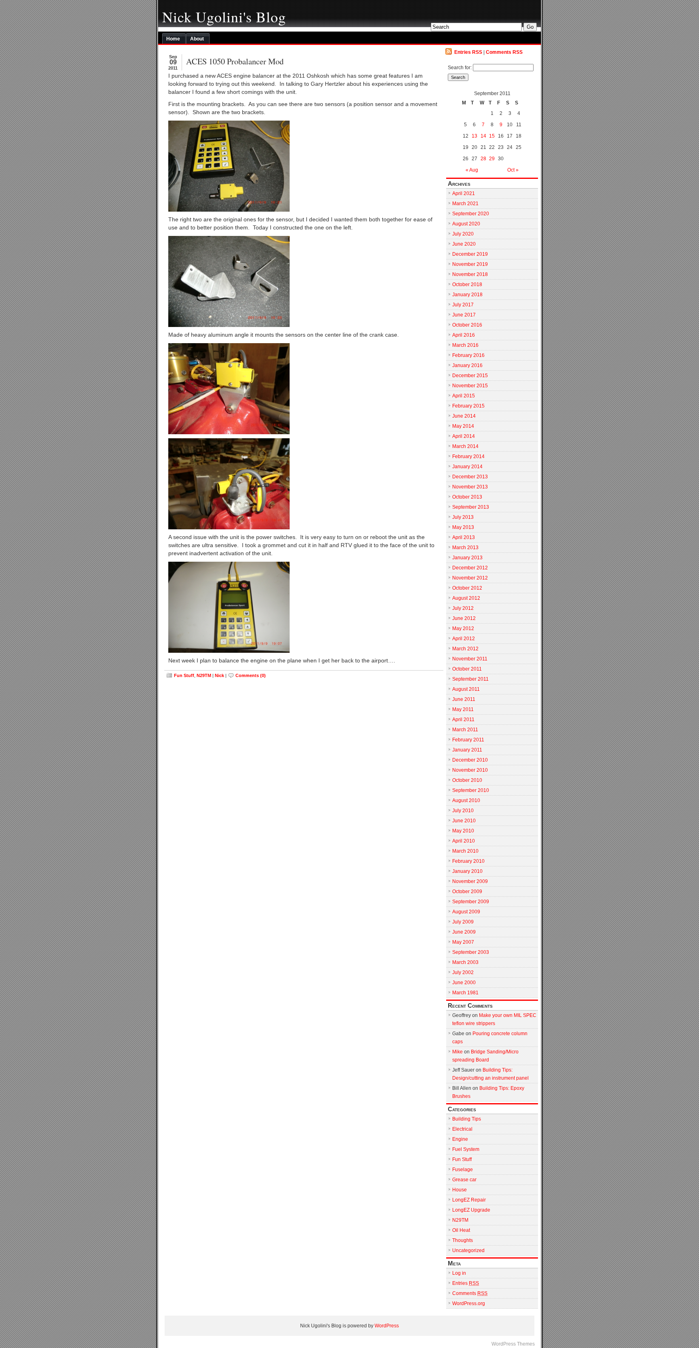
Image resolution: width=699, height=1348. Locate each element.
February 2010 (468, 861)
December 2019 (470, 254)
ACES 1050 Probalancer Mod (235, 61)
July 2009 (463, 922)
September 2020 (470, 214)
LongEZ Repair (469, 1200)
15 (492, 136)
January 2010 (467, 871)
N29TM (204, 675)
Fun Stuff (184, 675)
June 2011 (463, 699)
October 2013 (467, 497)
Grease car (464, 1179)
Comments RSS (504, 52)
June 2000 (464, 982)
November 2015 (470, 385)
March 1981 (465, 993)
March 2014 (465, 446)
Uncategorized (468, 1250)
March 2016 (465, 345)
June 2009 (464, 932)
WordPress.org (468, 1303)
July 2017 (463, 305)
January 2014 (467, 466)
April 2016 (463, 335)
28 (483, 158)
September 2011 (470, 679)
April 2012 (463, 638)
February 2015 (468, 406)
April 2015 (463, 396)
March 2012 (465, 649)
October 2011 (467, 669)
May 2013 (463, 527)
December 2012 (470, 568)
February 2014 (468, 456)
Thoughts (462, 1240)
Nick (219, 675)
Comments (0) (250, 675)
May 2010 (463, 831)
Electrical (462, 1129)
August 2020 (466, 224)
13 (474, 136)
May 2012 (463, 628)
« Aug (472, 170)
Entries (465, 1283)
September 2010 (470, 790)
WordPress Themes (513, 1344)
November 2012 (470, 578)
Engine (460, 1139)
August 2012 (466, 598)
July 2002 (463, 972)
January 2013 (467, 557)
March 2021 (465, 203)
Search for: (460, 67)
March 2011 (465, 729)
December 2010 (470, 760)
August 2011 (466, 689)
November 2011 (469, 659)
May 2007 (463, 942)
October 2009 (467, 891)
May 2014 (463, 426)
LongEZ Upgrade (471, 1210)
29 (492, 158)
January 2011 (467, 750)
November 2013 (470, 487)
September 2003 (470, 952)
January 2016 (467, 365)
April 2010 (463, 841)
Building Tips (466, 1119)
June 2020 (464, 244)
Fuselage (462, 1169)
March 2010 (465, 851)
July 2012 (463, 608)
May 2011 (463, 709)
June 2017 (464, 315)
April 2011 (463, 719)
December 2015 (470, 375)
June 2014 (464, 416)
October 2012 (467, 588)
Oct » (513, 170)
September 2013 (470, 507)
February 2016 (468, 355)
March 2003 (465, 962)
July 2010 (463, 810)
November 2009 (470, 881)
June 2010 (464, 821)
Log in (459, 1273)
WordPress (387, 1325)
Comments (469, 1293)
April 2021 (463, 193)
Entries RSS (468, 52)
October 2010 (467, 780)
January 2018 (467, 294)
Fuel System (465, 1149)
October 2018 (467, 284)
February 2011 (468, 740)
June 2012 (464, 618)
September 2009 (470, 901)
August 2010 (466, 800)
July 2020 (463, 234)
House (459, 1190)
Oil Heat (461, 1230)
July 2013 (463, 517)
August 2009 (466, 912)
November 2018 (470, 274)
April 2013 (463, 537)
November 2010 (470, 770)
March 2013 (465, 547)
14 (483, 136)
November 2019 (470, 264)
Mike (457, 1052)
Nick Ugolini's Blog (224, 16)
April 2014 (463, 436)
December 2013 (470, 477)
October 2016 (467, 325)
